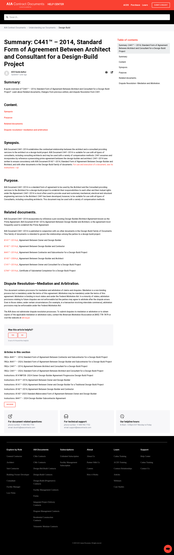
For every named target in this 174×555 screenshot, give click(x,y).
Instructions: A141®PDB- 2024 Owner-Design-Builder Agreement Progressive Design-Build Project (48, 375)
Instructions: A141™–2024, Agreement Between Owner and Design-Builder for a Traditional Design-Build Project (54, 384)
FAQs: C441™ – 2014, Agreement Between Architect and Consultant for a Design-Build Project (45, 366)
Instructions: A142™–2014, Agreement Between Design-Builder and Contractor (39, 389)
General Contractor (14, 456)
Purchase (135, 5)
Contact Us (145, 468)
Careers (90, 468)
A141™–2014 (10, 240)
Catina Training (120, 456)
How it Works (92, 475)
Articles (117, 475)
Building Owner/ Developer (18, 475)
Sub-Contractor (13, 468)
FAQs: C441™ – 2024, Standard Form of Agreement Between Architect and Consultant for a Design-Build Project (53, 371)
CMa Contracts (39, 456)
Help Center (145, 456)
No (22, 335)
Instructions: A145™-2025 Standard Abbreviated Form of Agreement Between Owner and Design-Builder (50, 394)
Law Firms (11, 493)
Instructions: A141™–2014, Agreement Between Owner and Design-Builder (37, 380)
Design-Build (64, 27)
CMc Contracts (39, 462)
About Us (91, 456)
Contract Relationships (123, 468)
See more (9, 404)
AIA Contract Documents (15, 27)
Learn (145, 5)
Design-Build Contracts (42, 475)
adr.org (25, 318)
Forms (35, 496)
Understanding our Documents (42, 27)
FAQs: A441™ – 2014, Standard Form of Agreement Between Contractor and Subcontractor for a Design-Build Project (56, 357)
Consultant (11, 481)
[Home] (25, 5)
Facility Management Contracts (45, 490)
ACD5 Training (120, 462)
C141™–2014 (10, 264)
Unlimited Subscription (69, 456)
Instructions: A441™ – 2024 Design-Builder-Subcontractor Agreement (35, 398)
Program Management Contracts (46, 511)
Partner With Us (93, 462)
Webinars (117, 481)
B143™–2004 (10, 258)
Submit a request (161, 5)
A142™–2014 (10, 246)
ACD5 (126, 5)
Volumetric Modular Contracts (45, 526)
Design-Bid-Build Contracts (44, 468)
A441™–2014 (10, 252)
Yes (12, 335)
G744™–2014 (10, 270)
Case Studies (119, 487)
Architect (10, 462)
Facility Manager (13, 487)
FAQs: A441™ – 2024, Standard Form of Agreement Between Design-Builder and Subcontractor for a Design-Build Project (58, 362)
